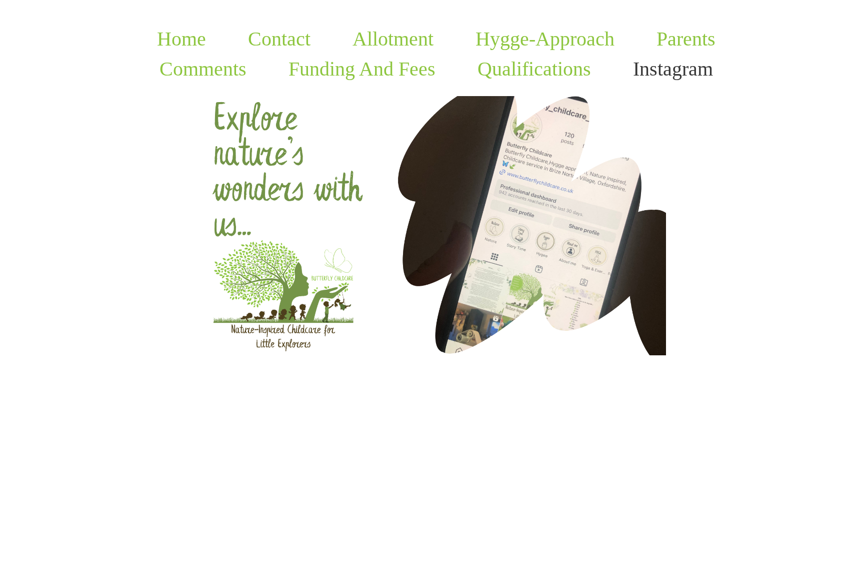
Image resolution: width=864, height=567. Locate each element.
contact (279, 39)
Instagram (673, 69)
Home (181, 39)
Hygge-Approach (545, 39)
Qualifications (534, 69)
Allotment (393, 39)
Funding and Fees (362, 69)
